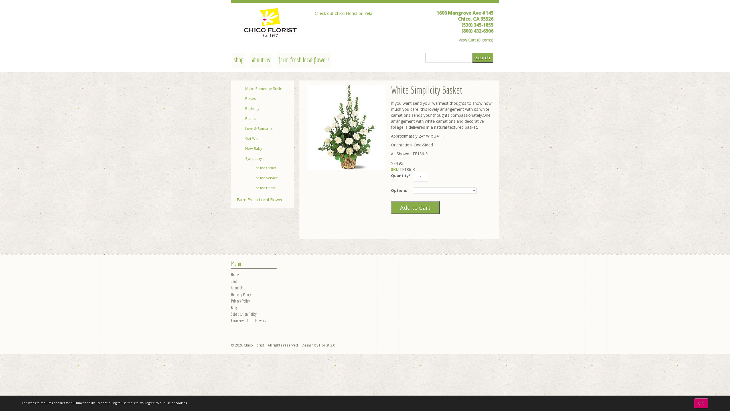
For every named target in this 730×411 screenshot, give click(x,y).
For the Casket (265, 168)
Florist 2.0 (327, 345)
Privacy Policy (240, 301)
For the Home (265, 188)
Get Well (252, 138)
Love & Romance (259, 128)
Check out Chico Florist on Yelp (343, 13)
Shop (234, 281)
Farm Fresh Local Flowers (304, 60)
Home (235, 274)
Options (399, 190)
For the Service (266, 178)
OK (701, 403)
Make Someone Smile (263, 88)
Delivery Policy (241, 294)
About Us (261, 60)
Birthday (252, 108)
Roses (250, 98)
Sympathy (253, 158)
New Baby (253, 148)
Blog (234, 307)
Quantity (400, 175)
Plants (250, 118)
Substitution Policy (244, 314)
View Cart (467, 40)
